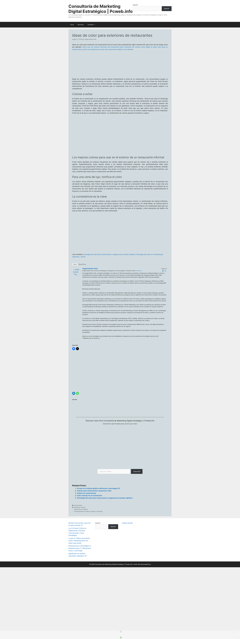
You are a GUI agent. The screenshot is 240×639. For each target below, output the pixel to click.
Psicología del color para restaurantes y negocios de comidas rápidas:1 (105, 498)
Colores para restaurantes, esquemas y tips (94, 491)
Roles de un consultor (81, 509)
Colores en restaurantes (86, 493)
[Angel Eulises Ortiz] (77, 275)
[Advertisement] (120, 571)
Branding (77, 507)
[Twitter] (165, 271)
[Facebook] (163, 271)
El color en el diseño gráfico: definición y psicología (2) (98, 488)
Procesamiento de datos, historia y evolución (88, 511)
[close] (121, 631)
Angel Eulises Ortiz (90, 269)
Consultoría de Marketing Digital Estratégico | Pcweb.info (100, 9)
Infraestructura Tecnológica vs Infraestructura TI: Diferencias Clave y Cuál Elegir (79, 548)
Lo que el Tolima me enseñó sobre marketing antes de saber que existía (79, 540)
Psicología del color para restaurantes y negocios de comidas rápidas (109, 254)
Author (75, 264)
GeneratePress (146, 564)
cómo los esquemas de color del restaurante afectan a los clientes (108, 49)
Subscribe (136, 471)
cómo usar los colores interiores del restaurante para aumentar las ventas (111, 47)
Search (135, 5)
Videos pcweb (127, 523)
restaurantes (78, 505)
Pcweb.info (138, 270)
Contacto (91, 25)
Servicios (81, 25)
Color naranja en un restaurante (89, 495)
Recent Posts (82, 264)
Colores (83, 507)
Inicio (72, 25)
